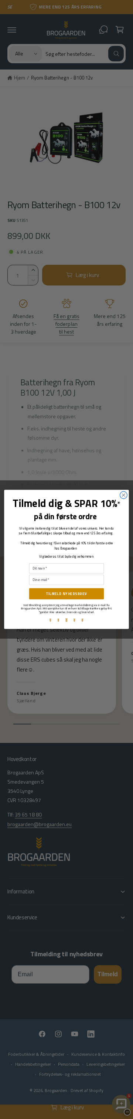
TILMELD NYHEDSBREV (66, 593)
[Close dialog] (123, 495)
